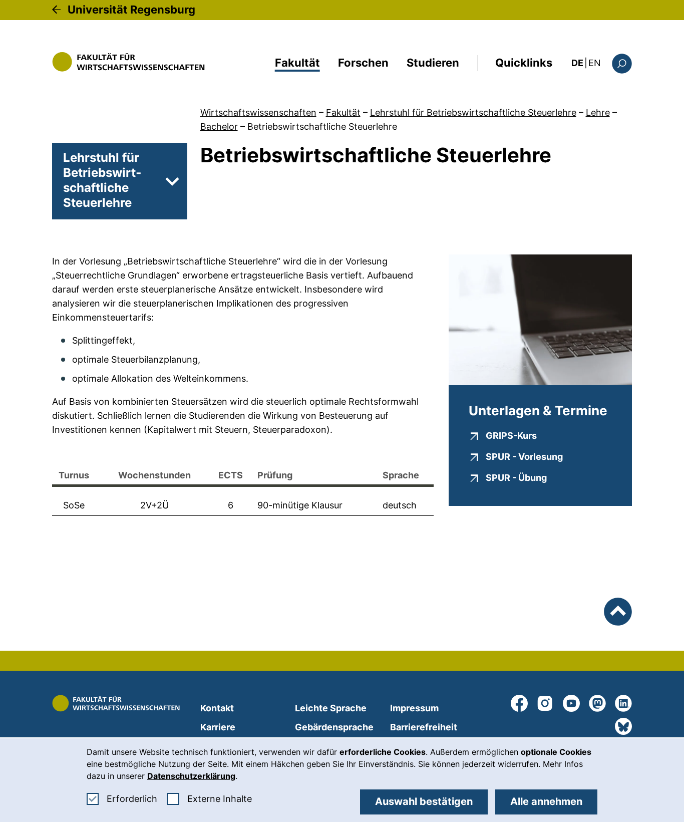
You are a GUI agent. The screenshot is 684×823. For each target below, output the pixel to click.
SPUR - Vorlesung (524, 456)
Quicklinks (523, 62)
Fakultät (297, 62)
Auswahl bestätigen (424, 801)
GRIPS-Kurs (511, 435)
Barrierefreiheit (423, 727)
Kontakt (217, 708)
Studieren (433, 62)
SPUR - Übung (516, 477)
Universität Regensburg (131, 9)
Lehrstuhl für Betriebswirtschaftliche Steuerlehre (473, 112)
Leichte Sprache (331, 708)
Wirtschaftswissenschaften (258, 112)
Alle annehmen (546, 801)
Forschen (363, 62)
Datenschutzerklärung (191, 776)
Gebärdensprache (334, 727)
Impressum (414, 708)
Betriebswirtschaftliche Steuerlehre (322, 126)
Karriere (217, 727)
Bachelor (219, 126)
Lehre (598, 112)
